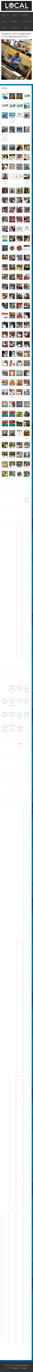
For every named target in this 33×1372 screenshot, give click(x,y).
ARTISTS (4, 28)
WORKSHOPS (14, 21)
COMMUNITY (24, 15)
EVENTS (4, 21)
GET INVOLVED (15, 28)
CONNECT (26, 28)
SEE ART (14, 15)
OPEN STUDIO (27, 21)
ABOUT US (5, 15)
